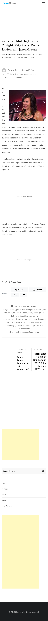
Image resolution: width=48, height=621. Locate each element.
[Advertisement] (24, 24)
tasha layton (36, 322)
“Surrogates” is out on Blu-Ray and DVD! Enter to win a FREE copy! (39, 361)
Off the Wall (11, 74)
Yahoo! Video (16, 282)
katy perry (33, 316)
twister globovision (34, 325)
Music (4, 500)
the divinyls (11, 325)
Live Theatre (7, 506)
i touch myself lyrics (12, 312)
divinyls (29, 309)
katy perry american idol (13, 319)
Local (10, 54)
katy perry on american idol (18, 322)
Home (4, 54)
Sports (5, 494)
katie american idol (19, 316)
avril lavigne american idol (25, 306)
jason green (27, 312)
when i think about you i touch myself (24, 332)
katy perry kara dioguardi (35, 319)
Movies (5, 489)
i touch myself (40, 309)
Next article (39, 349)
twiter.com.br (24, 328)
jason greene (39, 312)
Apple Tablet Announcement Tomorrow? (23, 363)
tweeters (21, 325)
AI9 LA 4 (5, 282)
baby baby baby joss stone (14, 309)
